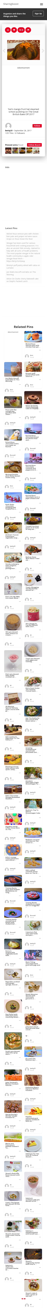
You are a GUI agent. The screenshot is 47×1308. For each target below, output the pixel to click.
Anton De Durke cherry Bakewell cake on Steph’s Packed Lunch (23, 279)
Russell (33, 448)
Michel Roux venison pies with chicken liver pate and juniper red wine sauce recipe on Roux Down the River (23, 236)
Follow (37, 126)
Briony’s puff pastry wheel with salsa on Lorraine (23, 266)
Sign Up (38, 13)
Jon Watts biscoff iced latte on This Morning (21, 273)
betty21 (33, 417)
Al (31, 568)
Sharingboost (11, 3)
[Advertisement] (24, 85)
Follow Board (34, 145)
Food (20, 145)
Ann (31, 355)
